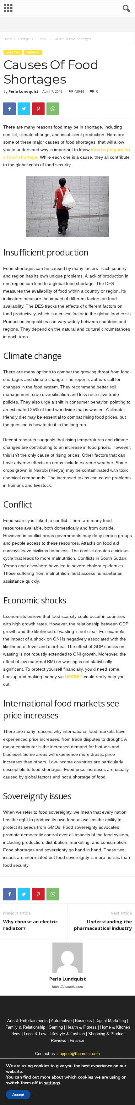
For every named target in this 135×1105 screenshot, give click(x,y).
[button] (125, 9)
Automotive (61, 1020)
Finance (77, 1040)
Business (83, 1020)
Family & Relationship (25, 1027)
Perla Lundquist (23, 91)
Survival (41, 39)
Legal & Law (35, 1033)
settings (52, 1083)
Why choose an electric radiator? (30, 924)
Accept (18, 1094)
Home (7, 39)
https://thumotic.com (67, 986)
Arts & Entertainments (27, 1020)
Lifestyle (24, 39)
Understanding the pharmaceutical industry (103, 924)
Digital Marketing (110, 1020)
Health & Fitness (81, 1027)
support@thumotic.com (78, 1053)
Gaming (56, 1027)
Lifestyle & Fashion (67, 1033)
